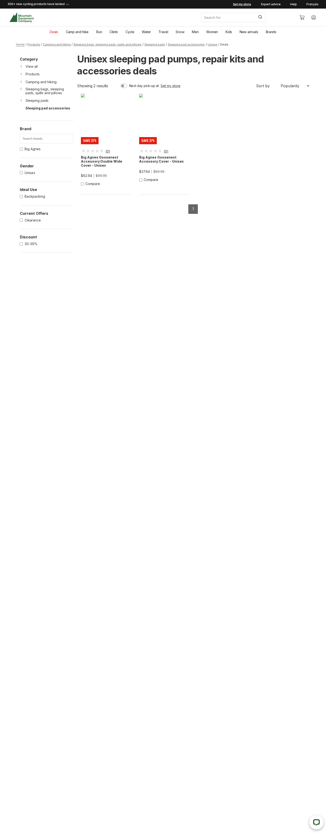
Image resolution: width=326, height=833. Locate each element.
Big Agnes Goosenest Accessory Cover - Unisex (161, 159)
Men (195, 32)
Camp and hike (77, 32)
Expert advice (271, 4)
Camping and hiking (57, 44)
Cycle (130, 32)
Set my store (170, 86)
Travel (163, 32)
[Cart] (302, 17)
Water (146, 32)
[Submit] (259, 17)
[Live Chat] (316, 822)
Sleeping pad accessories (186, 44)
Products (33, 44)
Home (20, 44)
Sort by (263, 86)
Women (212, 32)
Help (293, 4)
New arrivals (249, 32)
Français (312, 4)
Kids (229, 32)
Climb (114, 32)
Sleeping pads (154, 44)
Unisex (212, 44)
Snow (180, 32)
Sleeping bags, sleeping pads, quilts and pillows (108, 44)
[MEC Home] (22, 17)
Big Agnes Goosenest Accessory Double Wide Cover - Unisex (101, 161)
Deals (54, 32)
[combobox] (246, 17)
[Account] (313, 17)
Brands (271, 32)
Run (99, 32)
